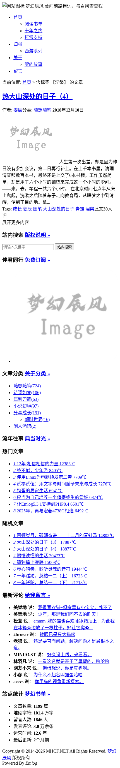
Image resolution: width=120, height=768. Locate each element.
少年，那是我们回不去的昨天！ (69, 614)
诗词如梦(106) (27, 392)
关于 (17, 57)
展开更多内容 (15, 222)
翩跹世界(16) (37, 419)
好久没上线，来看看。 (69, 654)
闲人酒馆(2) (24, 426)
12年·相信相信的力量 (44, 463)
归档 (17, 44)
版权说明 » (37, 235)
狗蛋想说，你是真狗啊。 (67, 668)
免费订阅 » (37, 260)
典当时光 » (37, 438)
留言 (17, 71)
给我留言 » (37, 595)
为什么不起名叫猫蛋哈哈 (58, 674)
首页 (17, 17)
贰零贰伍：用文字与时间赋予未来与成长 (62, 484)
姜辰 (17, 110)
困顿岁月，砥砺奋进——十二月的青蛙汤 (63, 535)
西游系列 (33, 50)
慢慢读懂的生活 (39, 555)
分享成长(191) (27, 412)
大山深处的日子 (58, 209)
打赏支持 (33, 37)
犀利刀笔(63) (26, 399)
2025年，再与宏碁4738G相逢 (50, 510)
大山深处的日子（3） (44, 542)
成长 (17, 209)
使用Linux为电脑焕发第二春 (50, 477)
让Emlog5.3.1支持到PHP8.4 (48, 504)
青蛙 (79, 209)
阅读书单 (33, 24)
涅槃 (89, 209)
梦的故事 (33, 64)
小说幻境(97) (26, 406)
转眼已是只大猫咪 (57, 634)
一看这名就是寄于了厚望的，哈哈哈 (73, 661)
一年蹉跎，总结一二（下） (50, 582)
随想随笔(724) (27, 385)
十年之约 (33, 30)
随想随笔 (42, 110)
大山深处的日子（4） (37, 96)
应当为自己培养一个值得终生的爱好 (58, 497)
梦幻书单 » (37, 694)
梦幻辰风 (35, 6)
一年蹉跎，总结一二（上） (50, 575)
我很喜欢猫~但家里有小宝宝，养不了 (75, 607)
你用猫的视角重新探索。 (59, 681)
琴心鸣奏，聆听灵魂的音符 (50, 569)
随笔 (37, 209)
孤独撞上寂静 (36, 562)
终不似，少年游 (38, 470)
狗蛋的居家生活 (38, 490)
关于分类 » (37, 373)
